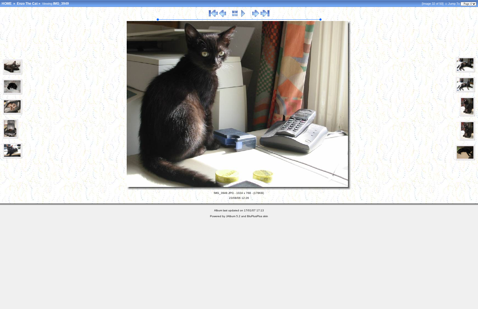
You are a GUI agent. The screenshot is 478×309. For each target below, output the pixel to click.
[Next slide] (255, 16)
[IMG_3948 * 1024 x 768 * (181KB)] (12, 157)
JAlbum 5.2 (233, 216)
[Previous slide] (222, 16)
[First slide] (213, 16)
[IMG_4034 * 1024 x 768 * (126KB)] (465, 159)
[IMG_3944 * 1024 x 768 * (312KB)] (12, 113)
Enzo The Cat (27, 4)
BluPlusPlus (254, 216)
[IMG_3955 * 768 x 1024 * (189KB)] (467, 139)
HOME (7, 4)
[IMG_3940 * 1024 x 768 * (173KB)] (12, 73)
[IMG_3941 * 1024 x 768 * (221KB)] (12, 93)
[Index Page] (235, 16)
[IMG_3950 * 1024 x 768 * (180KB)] (465, 71)
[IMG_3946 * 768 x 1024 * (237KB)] (10, 137)
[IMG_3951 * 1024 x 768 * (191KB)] (465, 91)
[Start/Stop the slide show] (243, 16)
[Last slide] (265, 16)
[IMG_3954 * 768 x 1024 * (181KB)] (467, 115)
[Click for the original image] (239, 189)
